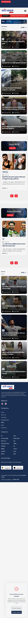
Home (2, 412)
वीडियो (2, 422)
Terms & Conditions (6, 479)
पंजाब (14, 436)
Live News (3, 417)
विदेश (14, 454)
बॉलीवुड (2, 448)
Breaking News (5, 420)
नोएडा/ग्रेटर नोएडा (5, 443)
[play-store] (6, 467)
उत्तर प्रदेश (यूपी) (4, 438)
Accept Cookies (16, 612)
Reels (2, 425)
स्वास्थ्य (15, 448)
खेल (14, 441)
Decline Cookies (16, 608)
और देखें (22, 27)
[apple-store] (18, 467)
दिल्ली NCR (3, 441)
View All (12, 148)
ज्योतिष (14, 443)
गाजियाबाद (3, 446)
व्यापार (14, 451)
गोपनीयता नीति (16, 479)
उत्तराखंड (3, 451)
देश (1, 436)
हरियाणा (2, 454)
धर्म (14, 446)
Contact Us (4, 427)
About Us (3, 414)
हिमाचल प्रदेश (16, 438)
